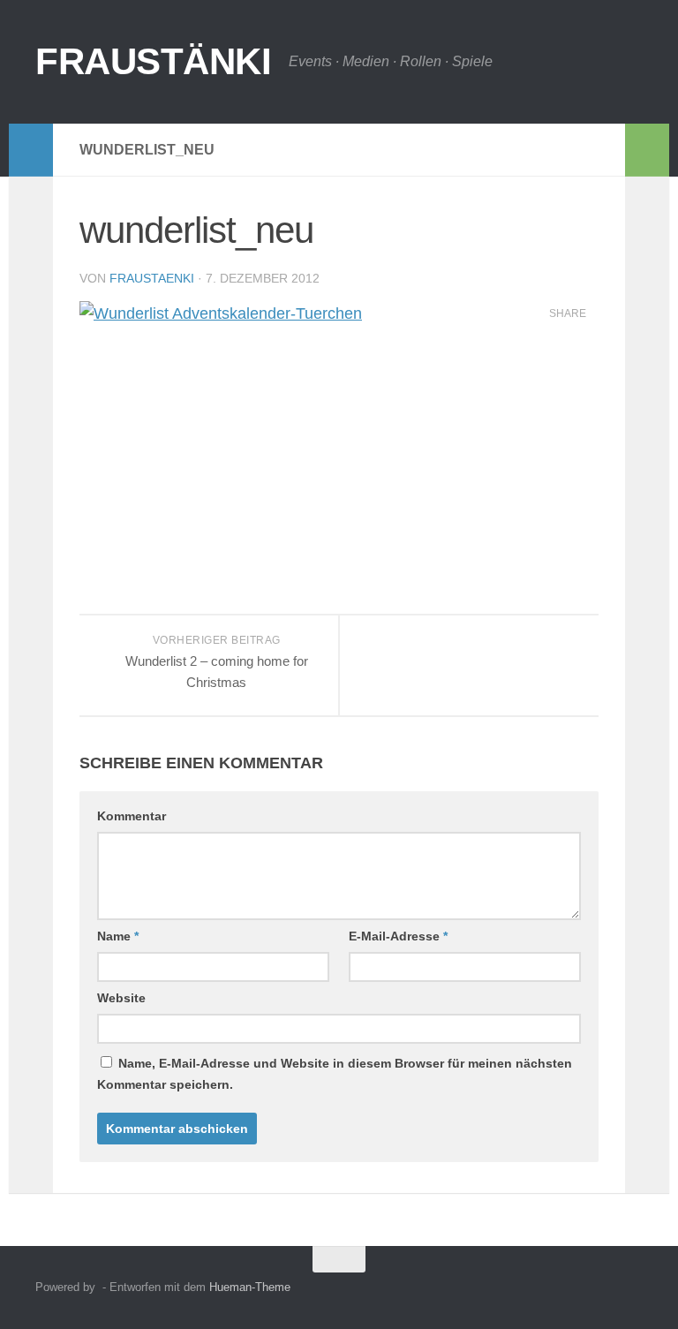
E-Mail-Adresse (398, 936)
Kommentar (131, 816)
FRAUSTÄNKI (153, 61)
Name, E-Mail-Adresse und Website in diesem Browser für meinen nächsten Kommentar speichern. (334, 1073)
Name (118, 936)
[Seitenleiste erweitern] (31, 150)
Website (121, 998)
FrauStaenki (151, 278)
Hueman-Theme (249, 1287)
